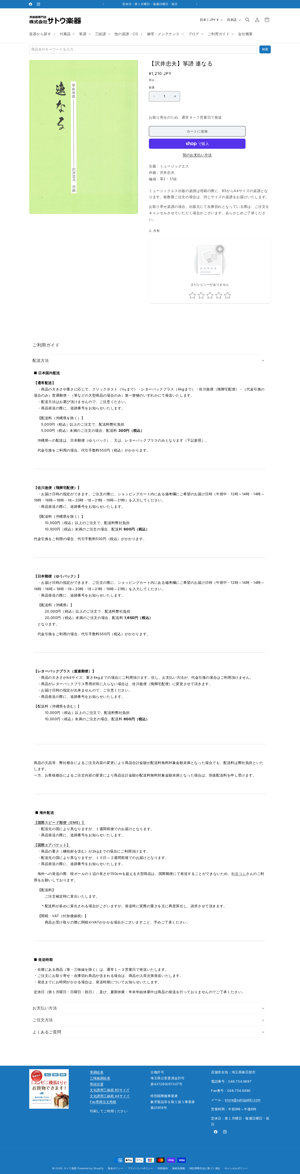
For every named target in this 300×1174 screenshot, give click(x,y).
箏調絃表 (96, 1072)
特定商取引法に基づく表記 (205, 1168)
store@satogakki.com (242, 1100)
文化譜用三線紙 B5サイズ (110, 1090)
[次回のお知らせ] (197, 4)
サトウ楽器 (70, 1168)
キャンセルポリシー (236, 1168)
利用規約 (163, 1168)
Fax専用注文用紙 (103, 1102)
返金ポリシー (115, 1168)
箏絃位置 (96, 1084)
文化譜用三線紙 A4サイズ (110, 1096)
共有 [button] (156, 230)
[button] (42, 34)
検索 (265, 49)
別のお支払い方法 (197, 155)
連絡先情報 (178, 1168)
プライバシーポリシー (140, 1168)
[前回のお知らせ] (103, 4)
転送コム (238, 873)
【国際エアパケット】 (52, 845)
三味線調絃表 (100, 1078)
